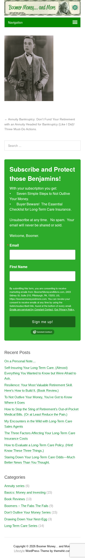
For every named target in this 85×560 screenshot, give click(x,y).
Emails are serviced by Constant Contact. (32, 309)
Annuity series (14, 486)
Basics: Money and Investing (25, 492)
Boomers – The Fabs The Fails (26, 506)
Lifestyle (19, 551)
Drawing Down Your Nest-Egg (25, 519)
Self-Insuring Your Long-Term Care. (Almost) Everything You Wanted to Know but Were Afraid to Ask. (40, 373)
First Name (18, 266)
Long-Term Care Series (20, 526)
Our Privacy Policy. (64, 309)
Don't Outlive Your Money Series (27, 512)
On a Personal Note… (20, 361)
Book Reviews (14, 499)
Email (14, 245)
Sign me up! (42, 321)
